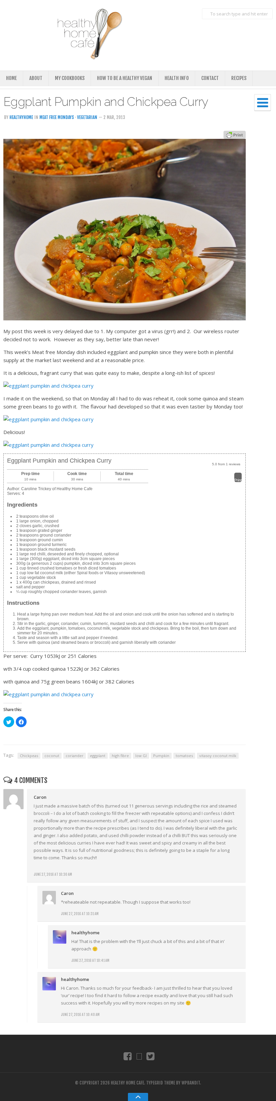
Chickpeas (29, 755)
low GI (141, 755)
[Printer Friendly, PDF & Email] (234, 134)
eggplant (97, 755)
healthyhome (21, 117)
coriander (74, 755)
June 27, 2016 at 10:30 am (53, 874)
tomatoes (184, 755)
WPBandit (190, 1083)
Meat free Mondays (56, 117)
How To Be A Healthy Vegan (124, 78)
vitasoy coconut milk (217, 755)
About (35, 78)
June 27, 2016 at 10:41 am (90, 960)
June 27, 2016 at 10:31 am (80, 914)
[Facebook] (128, 1056)
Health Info (177, 78)
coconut (51, 755)
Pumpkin (161, 755)
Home (11, 78)
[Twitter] (151, 1056)
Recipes (238, 78)
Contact (210, 78)
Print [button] (238, 480)
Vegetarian (87, 117)
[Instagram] (139, 1056)
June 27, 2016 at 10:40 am (80, 1015)
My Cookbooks (69, 78)
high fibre (120, 755)
